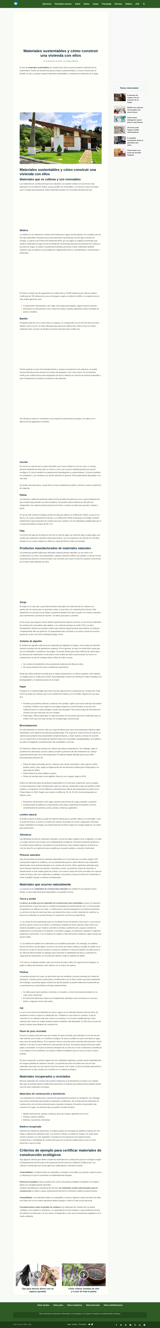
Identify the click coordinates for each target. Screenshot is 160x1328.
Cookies (74, 1324)
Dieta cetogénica (74, 1305)
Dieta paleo (58, 1305)
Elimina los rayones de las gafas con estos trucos (135, 110)
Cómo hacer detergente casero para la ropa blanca (135, 120)
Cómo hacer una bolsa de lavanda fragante (134, 152)
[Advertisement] (60, 28)
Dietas (86, 4)
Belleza (129, 4)
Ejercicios (47, 4)
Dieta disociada (93, 1305)
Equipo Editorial (72, 61)
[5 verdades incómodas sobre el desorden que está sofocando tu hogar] (120, 140)
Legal (69, 1324)
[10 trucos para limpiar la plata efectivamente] (120, 130)
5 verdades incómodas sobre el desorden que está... (135, 141)
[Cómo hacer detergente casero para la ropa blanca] (120, 119)
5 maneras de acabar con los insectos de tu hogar (133, 98)
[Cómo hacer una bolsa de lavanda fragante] (120, 153)
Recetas (118, 4)
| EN (137, 4)
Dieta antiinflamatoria (113, 1305)
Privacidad (82, 1324)
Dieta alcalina (43, 1305)
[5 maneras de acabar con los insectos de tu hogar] (120, 97)
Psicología (106, 4)
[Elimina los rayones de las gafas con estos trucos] (120, 110)
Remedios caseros (63, 4)
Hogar (95, 4)
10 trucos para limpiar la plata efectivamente (133, 130)
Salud (77, 4)
